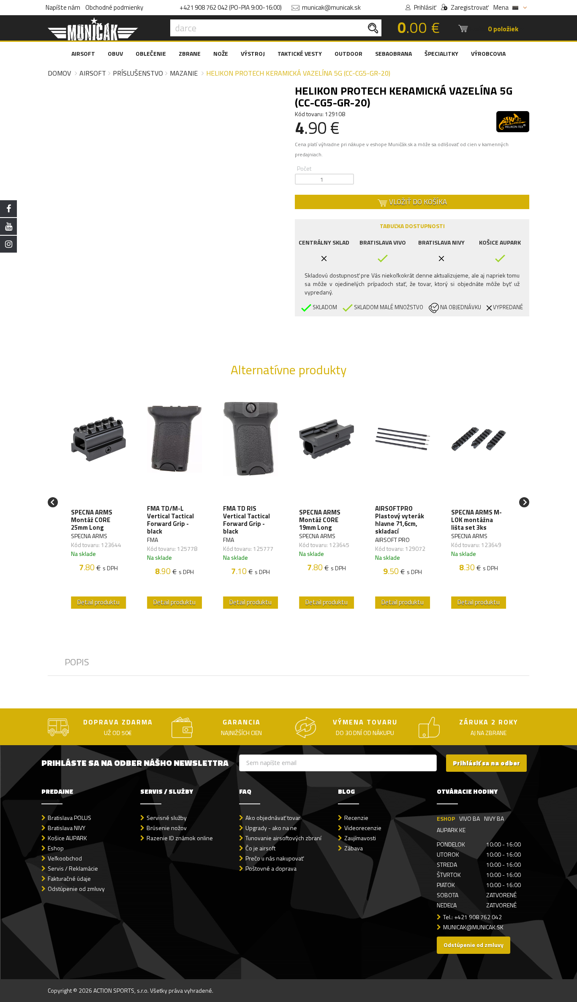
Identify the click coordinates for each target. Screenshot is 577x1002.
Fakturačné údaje (69, 878)
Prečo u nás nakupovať (274, 858)
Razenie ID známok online (180, 837)
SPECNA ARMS (89, 535)
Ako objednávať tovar (272, 817)
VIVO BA (469, 818)
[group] (98, 502)
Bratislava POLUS (69, 817)
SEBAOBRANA (393, 53)
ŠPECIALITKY (441, 53)
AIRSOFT (83, 53)
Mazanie (184, 73)
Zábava (353, 848)
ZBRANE (190, 53)
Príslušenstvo (138, 73)
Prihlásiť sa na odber (486, 763)
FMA (152, 539)
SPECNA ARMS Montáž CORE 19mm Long (319, 520)
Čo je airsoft (260, 848)
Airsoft (92, 73)
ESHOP (446, 818)
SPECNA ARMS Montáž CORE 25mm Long (91, 520)
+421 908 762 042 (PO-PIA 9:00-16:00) (231, 7)
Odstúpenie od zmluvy (76, 888)
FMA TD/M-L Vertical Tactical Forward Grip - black (170, 520)
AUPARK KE (451, 829)
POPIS (77, 662)
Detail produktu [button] (98, 602)
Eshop (56, 848)
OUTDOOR (348, 53)
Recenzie (356, 817)
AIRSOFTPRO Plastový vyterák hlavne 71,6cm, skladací (399, 520)
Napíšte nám (63, 7)
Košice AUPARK (67, 837)
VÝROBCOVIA (488, 53)
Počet (304, 168)
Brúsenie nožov (167, 827)
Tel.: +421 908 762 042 (472, 916)
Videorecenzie (362, 827)
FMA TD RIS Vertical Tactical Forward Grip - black (246, 520)
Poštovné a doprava (271, 868)
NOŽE (220, 53)
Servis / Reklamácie (73, 868)
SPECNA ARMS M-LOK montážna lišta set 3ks (476, 520)
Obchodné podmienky (114, 7)
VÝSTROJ (253, 53)
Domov (59, 73)
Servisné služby (167, 817)
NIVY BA (494, 818)
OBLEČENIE (151, 53)
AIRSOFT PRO (392, 539)
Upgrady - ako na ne (271, 827)
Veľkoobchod (65, 858)
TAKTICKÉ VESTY (300, 53)
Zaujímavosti (360, 837)
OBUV (115, 53)
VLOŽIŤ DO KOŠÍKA (417, 201)
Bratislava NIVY (66, 827)
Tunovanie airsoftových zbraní (283, 837)
